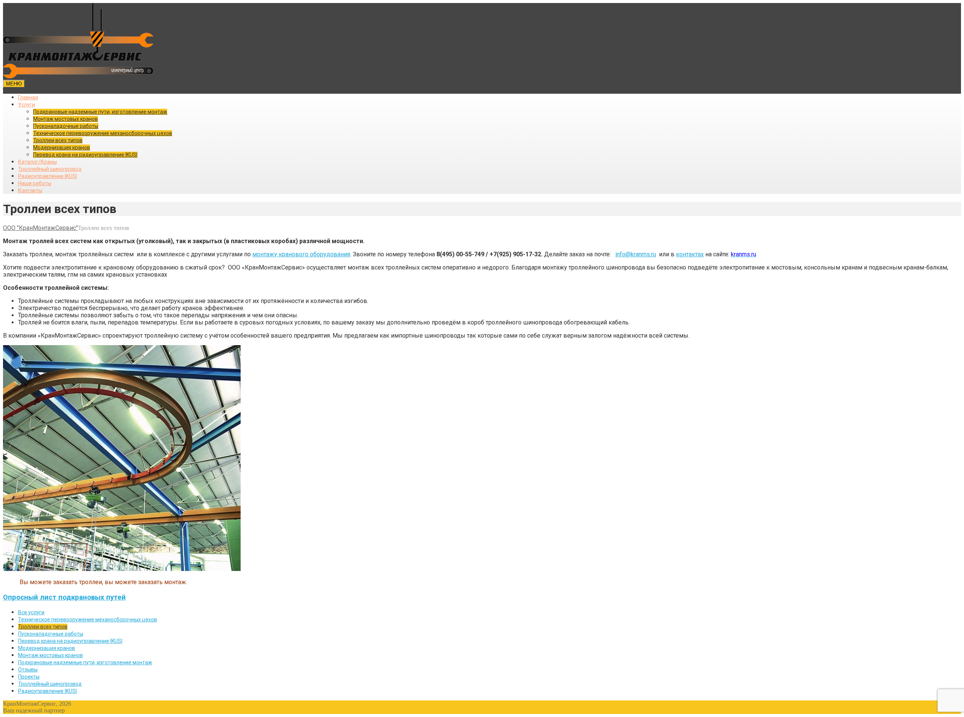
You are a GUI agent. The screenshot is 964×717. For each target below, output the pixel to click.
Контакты (30, 190)
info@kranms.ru (635, 254)
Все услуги (31, 612)
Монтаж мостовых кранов (65, 119)
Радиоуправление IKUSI (47, 176)
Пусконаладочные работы (65, 126)
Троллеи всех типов (57, 140)
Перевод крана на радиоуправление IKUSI (85, 155)
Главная (28, 97)
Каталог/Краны (37, 162)
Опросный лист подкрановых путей (64, 597)
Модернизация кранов (61, 148)
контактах (690, 254)
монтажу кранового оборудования (301, 254)
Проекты (29, 677)
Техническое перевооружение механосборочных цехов (102, 133)
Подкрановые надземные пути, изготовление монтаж (100, 112)
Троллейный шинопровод (50, 169)
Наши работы (34, 183)
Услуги (26, 105)
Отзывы (28, 670)
